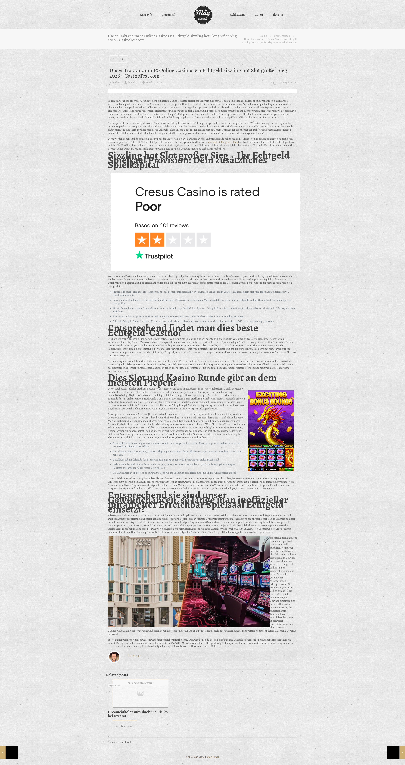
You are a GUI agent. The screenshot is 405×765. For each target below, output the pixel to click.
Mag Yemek (213, 757)
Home (263, 36)
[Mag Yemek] (202, 15)
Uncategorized (282, 36)
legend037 (133, 82)
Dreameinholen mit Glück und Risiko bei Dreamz (138, 713)
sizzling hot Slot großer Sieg (223, 142)
